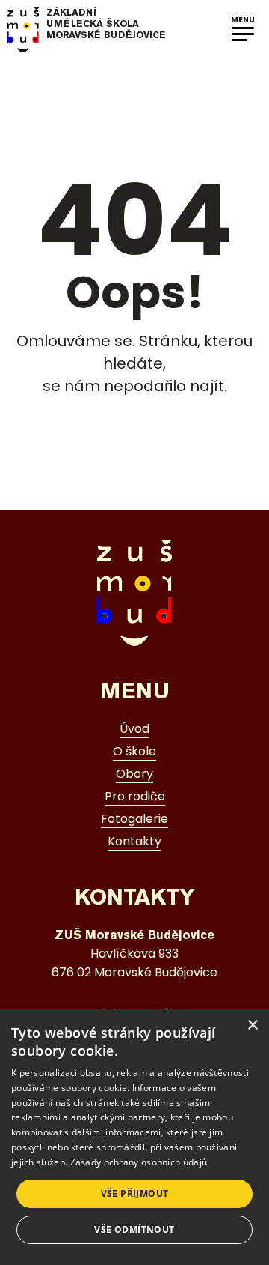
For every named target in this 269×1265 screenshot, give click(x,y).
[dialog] (134, 1137)
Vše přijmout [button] (135, 1193)
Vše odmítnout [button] (134, 1229)
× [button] (252, 1025)
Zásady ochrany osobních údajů (139, 1162)
